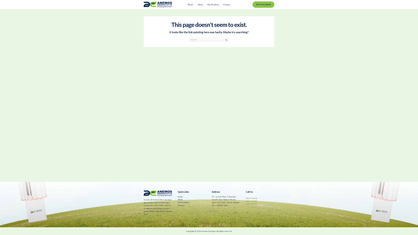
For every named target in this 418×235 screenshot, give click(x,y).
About (200, 4)
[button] (263, 4)
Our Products (213, 4)
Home (190, 4)
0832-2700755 (251, 198)
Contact (226, 4)
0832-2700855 (251, 201)
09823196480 (251, 204)
